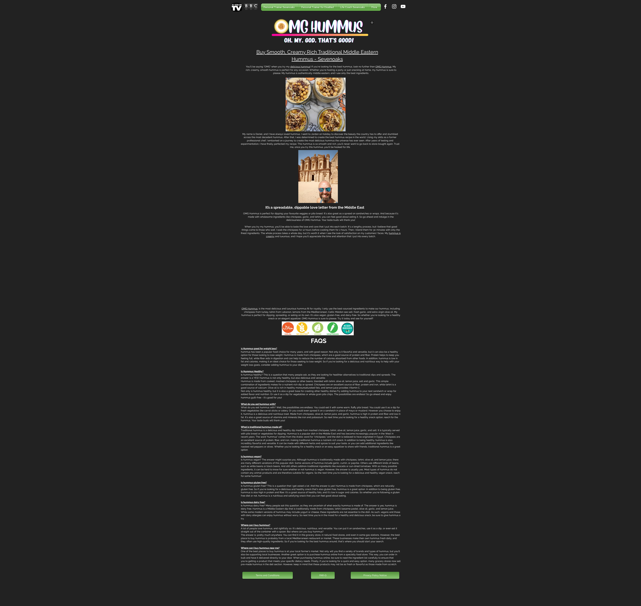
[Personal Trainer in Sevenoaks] (385, 6)
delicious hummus (300, 66)
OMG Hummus (383, 66)
